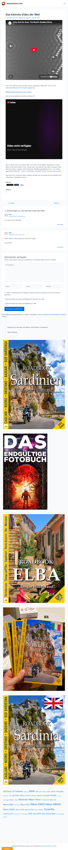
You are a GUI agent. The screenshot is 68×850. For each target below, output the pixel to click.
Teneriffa (49, 809)
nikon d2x (46, 800)
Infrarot (33, 795)
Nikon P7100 (29, 810)
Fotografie (59, 791)
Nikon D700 (25, 805)
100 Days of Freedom (13, 791)
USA (30, 813)
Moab (16, 800)
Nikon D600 (17, 804)
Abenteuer (26, 791)
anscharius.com (15, 3)
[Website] (54, 287)
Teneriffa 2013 (8, 814)
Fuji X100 (15, 795)
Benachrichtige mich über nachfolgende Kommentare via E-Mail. (25, 299)
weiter (57, 203)
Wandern (62, 814)
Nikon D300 (8, 804)
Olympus (36, 809)
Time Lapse (24, 814)
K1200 (53, 795)
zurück (11, 203)
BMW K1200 (39, 791)
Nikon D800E (53, 804)
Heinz (10, 214)
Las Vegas (6, 800)
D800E (53, 791)
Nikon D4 (53, 800)
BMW (32, 791)
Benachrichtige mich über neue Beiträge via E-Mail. (21, 303)
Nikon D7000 (9, 809)
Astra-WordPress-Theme (48, 846)
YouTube (5, 817)
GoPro (22, 795)
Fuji (10, 795)
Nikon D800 (37, 804)
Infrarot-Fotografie (43, 795)
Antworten (60, 224)
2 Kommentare (10, 18)
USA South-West (49, 814)
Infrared (27, 795)
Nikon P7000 (19, 810)
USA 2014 (37, 814)
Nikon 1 (38, 799)
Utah (57, 814)
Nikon (32, 799)
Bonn (44, 791)
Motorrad (23, 799)
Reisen (41, 810)
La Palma (59, 795)
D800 (48, 791)
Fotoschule (5, 795)
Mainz (12, 800)
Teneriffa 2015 (17, 814)
